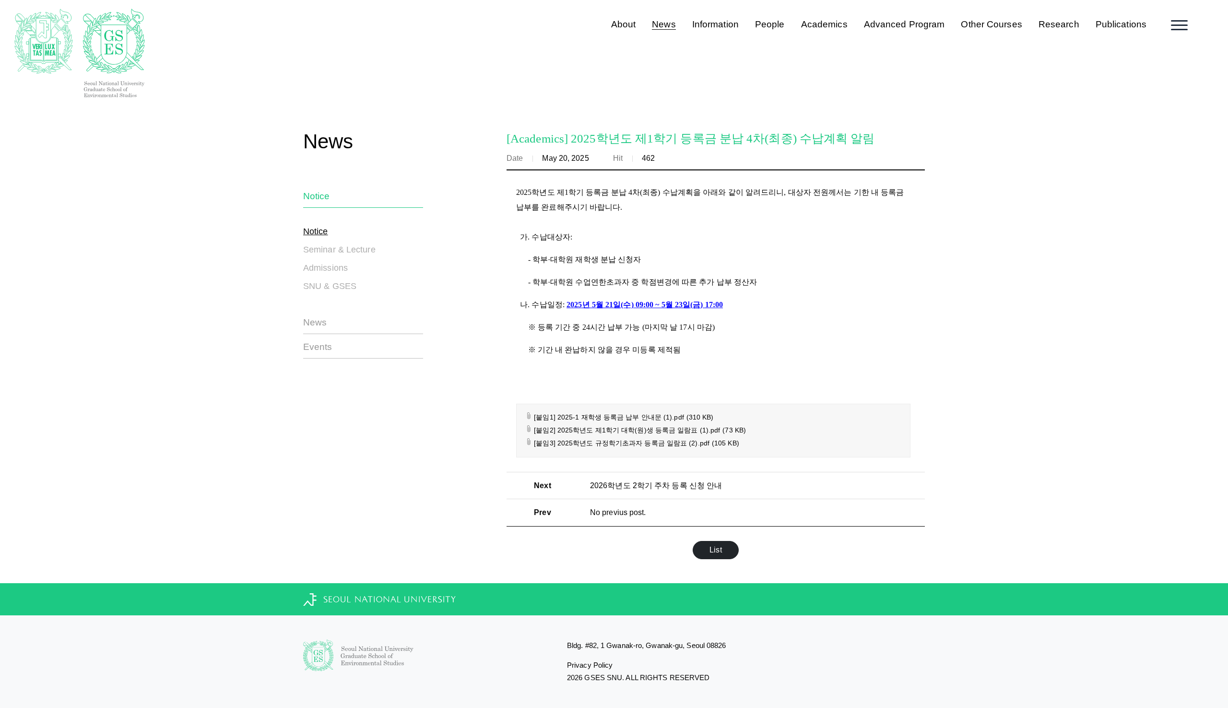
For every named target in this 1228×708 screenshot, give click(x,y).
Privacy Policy (590, 665)
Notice (316, 196)
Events (317, 347)
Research (1059, 24)
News (663, 24)
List (715, 550)
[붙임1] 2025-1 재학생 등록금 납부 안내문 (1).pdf (622, 417)
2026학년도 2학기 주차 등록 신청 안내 (656, 485)
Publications (1121, 24)
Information (715, 24)
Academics (824, 24)
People (770, 24)
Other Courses (991, 24)
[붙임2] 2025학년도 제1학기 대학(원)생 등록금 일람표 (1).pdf (639, 430)
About (623, 24)
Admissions (325, 268)
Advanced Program (904, 24)
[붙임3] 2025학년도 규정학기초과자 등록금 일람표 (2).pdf (635, 443)
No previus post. (618, 512)
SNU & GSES (329, 286)
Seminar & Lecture (339, 249)
